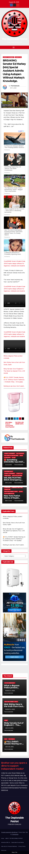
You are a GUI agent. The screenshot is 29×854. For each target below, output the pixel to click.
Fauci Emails (12, 739)
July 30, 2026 (9, 746)
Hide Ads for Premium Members (9, 846)
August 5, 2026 (10, 690)
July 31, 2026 (9, 728)
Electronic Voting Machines (11, 455)
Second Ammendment (10, 682)
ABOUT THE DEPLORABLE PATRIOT (14, 838)
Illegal (21, 491)
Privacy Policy (21, 846)
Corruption (18, 57)
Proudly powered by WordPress (9, 832)
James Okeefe (7, 475)
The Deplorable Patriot (14, 39)
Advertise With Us (5, 842)
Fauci (6, 739)
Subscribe (3, 850)
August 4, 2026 (10, 709)
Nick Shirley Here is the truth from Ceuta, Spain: (14, 706)
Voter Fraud (7, 457)
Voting (13, 457)
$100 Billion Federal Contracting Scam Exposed (9, 425)
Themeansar (15, 834)
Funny (6, 720)
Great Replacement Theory (11, 491)
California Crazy (8, 471)
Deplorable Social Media (17, 842)
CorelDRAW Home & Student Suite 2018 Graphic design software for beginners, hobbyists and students (14, 263)
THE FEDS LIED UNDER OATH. (19, 423)
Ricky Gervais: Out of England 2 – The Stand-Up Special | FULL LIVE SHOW (14, 371)
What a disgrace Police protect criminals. (11, 687)
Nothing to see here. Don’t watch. (14, 386)
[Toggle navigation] (13, 47)
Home (2, 838)
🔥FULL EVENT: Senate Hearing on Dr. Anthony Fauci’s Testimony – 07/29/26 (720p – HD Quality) (14, 380)
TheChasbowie (15, 86)
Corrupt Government (8, 57)
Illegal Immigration (9, 493)
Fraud (21, 455)
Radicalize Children (17, 475)
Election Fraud (20, 453)
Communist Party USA (17, 487)
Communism (7, 487)
